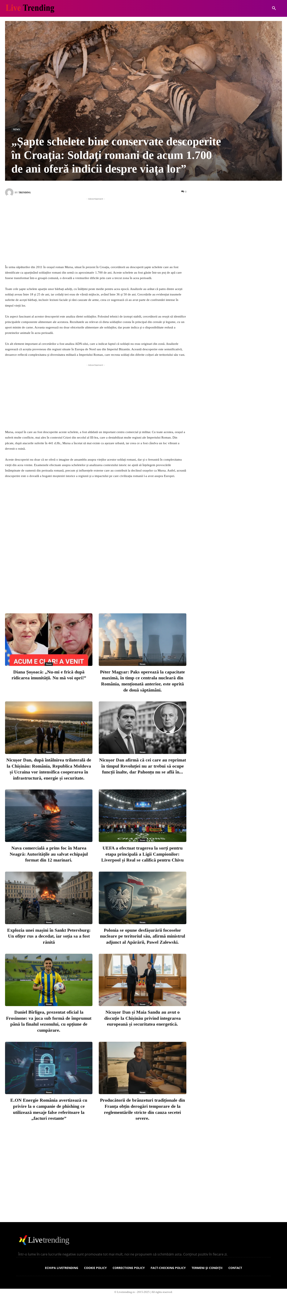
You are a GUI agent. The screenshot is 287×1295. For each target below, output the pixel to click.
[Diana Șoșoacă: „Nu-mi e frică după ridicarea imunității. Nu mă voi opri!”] (48, 639)
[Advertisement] (95, 230)
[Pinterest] (107, 593)
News (16, 129)
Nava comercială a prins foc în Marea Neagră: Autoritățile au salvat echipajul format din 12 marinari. (49, 854)
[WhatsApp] (121, 593)
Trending (24, 192)
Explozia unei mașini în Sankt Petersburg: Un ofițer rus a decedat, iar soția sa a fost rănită (49, 936)
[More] (135, 593)
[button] (274, 8)
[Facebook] (79, 593)
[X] (93, 593)
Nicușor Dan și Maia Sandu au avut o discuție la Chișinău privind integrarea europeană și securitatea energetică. (142, 1018)
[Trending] (10, 192)
